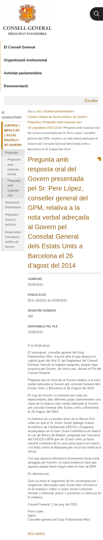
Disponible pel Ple (43, 326)
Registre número (42, 310)
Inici (39, 111)
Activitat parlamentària (58, 111)
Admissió (35, 279)
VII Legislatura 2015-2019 (44, 127)
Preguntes (34, 122)
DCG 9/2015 (36, 534)
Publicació (37, 294)
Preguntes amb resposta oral (62, 122)
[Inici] (27, 20)
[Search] (96, 14)
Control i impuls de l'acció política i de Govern (57, 117)
